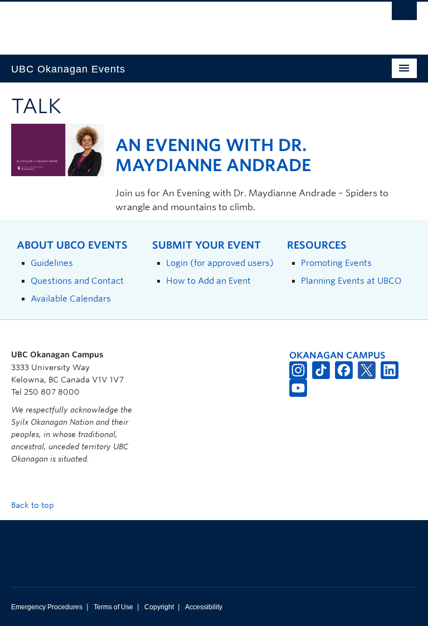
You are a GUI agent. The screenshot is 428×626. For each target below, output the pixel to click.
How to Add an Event (208, 280)
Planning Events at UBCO (351, 280)
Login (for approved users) (220, 263)
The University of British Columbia (183, 23)
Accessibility (203, 607)
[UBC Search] (404, 14)
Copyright (159, 607)
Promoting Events (336, 263)
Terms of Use (113, 607)
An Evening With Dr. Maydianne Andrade (213, 155)
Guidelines (52, 263)
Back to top (33, 505)
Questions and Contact (77, 280)
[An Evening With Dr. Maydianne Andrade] (57, 149)
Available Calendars (71, 298)
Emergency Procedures (46, 607)
